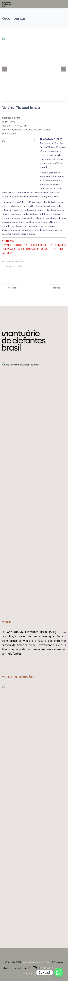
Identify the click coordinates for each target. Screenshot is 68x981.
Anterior (12, 287)
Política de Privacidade (51, 968)
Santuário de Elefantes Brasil (36, 962)
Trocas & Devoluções (34, 973)
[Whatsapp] (58, 972)
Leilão (19, 266)
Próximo (56, 287)
